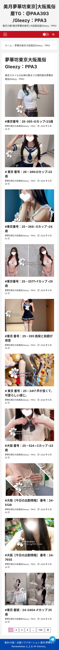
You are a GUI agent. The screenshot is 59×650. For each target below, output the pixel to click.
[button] (5, 34)
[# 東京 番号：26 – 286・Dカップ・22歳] (29, 151)
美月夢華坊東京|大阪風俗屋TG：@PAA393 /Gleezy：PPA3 (29, 13)
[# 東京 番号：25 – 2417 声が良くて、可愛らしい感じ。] (29, 370)
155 (40, 629)
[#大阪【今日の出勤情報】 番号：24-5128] (29, 479)
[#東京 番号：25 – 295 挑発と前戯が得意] (29, 315)
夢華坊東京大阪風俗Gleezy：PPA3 (20, 126)
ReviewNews (18, 646)
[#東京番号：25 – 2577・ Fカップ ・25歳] (29, 260)
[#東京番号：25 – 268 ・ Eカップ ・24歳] (29, 205)
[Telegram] (52, 639)
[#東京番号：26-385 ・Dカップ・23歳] (29, 100)
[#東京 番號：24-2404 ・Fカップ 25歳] (29, 589)
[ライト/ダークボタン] (46, 34)
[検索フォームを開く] (53, 34)
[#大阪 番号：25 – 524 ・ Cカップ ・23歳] (29, 424)
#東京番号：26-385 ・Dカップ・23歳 (29, 121)
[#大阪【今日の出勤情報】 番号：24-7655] (29, 534)
